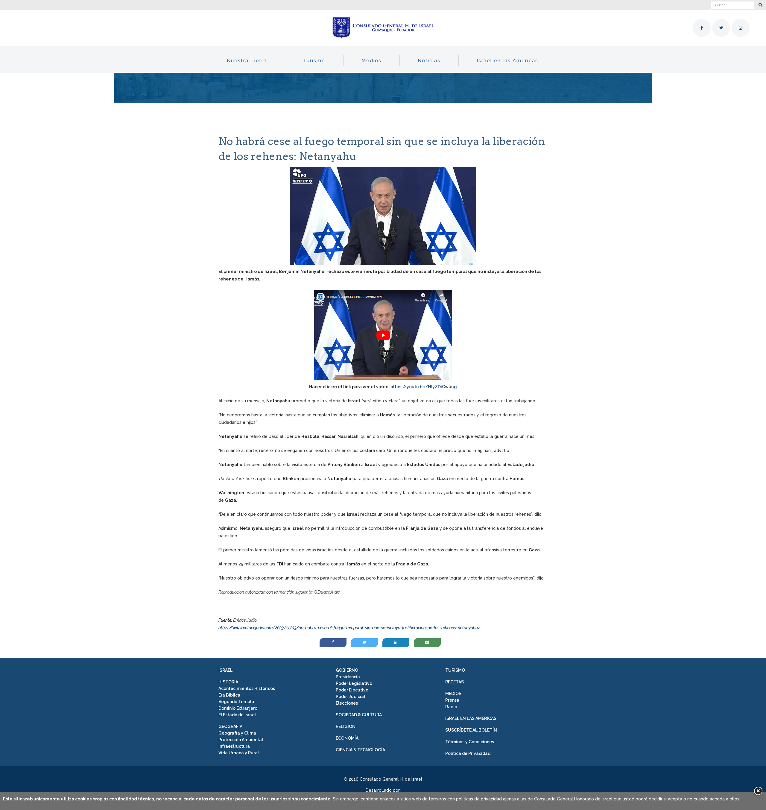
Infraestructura (234, 746)
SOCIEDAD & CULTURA (359, 714)
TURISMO (455, 670)
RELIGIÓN (345, 726)
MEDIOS (453, 693)
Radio (451, 706)
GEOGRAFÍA (230, 726)
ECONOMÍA (347, 738)
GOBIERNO (347, 670)
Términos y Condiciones (469, 741)
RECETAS (454, 681)
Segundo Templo (236, 701)
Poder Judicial (350, 696)
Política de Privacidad (467, 753)
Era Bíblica (229, 695)
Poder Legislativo (354, 683)
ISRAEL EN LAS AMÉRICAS (470, 718)
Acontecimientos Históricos (246, 688)
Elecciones (347, 703)
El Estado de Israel (237, 714)
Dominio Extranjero (237, 708)
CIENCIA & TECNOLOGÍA (360, 749)
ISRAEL (225, 670)
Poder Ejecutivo (352, 690)
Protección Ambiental (240, 739)
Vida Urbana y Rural (238, 752)
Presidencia (348, 676)
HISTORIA (228, 681)
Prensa (452, 700)
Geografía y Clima (237, 733)
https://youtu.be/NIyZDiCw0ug (423, 386)
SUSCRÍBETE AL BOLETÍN (471, 730)
